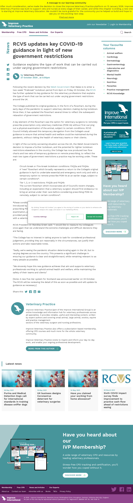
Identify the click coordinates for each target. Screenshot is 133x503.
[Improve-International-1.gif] (116, 114)
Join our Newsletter (97, 24)
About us (5, 491)
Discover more (114, 232)
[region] (67, 212)
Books (48, 491)
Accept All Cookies (94, 217)
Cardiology (112, 57)
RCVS (93, 90)
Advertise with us (36, 491)
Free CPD (21, 32)
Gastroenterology (116, 64)
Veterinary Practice (34, 75)
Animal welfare (114, 53)
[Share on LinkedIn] (5, 74)
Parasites (112, 86)
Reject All (75, 217)
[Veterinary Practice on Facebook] (121, 489)
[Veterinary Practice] (17, 326)
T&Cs (55, 491)
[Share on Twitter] (5, 65)
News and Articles (38, 32)
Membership (8, 32)
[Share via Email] (5, 79)
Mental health (114, 74)
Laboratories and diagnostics (116, 69)
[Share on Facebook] (5, 69)
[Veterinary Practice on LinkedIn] (129, 489)
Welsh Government (60, 87)
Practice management (118, 89)
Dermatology (113, 60)
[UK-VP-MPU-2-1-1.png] (116, 141)
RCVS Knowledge (115, 93)
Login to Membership (120, 24)
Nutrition (111, 82)
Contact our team (19, 491)
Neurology (112, 78)
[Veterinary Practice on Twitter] (114, 489)
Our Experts (57, 32)
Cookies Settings (40, 217)
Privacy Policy (65, 491)
